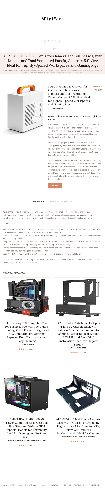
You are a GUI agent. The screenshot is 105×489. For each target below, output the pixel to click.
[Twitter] (45, 41)
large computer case (86, 437)
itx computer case (16, 70)
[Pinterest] (59, 41)
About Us (54, 485)
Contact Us (66, 485)
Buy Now (54, 186)
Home (5, 70)
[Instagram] (48, 41)
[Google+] (56, 41)
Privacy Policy (80, 485)
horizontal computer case (19, 440)
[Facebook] (52, 41)
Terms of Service (95, 485)
